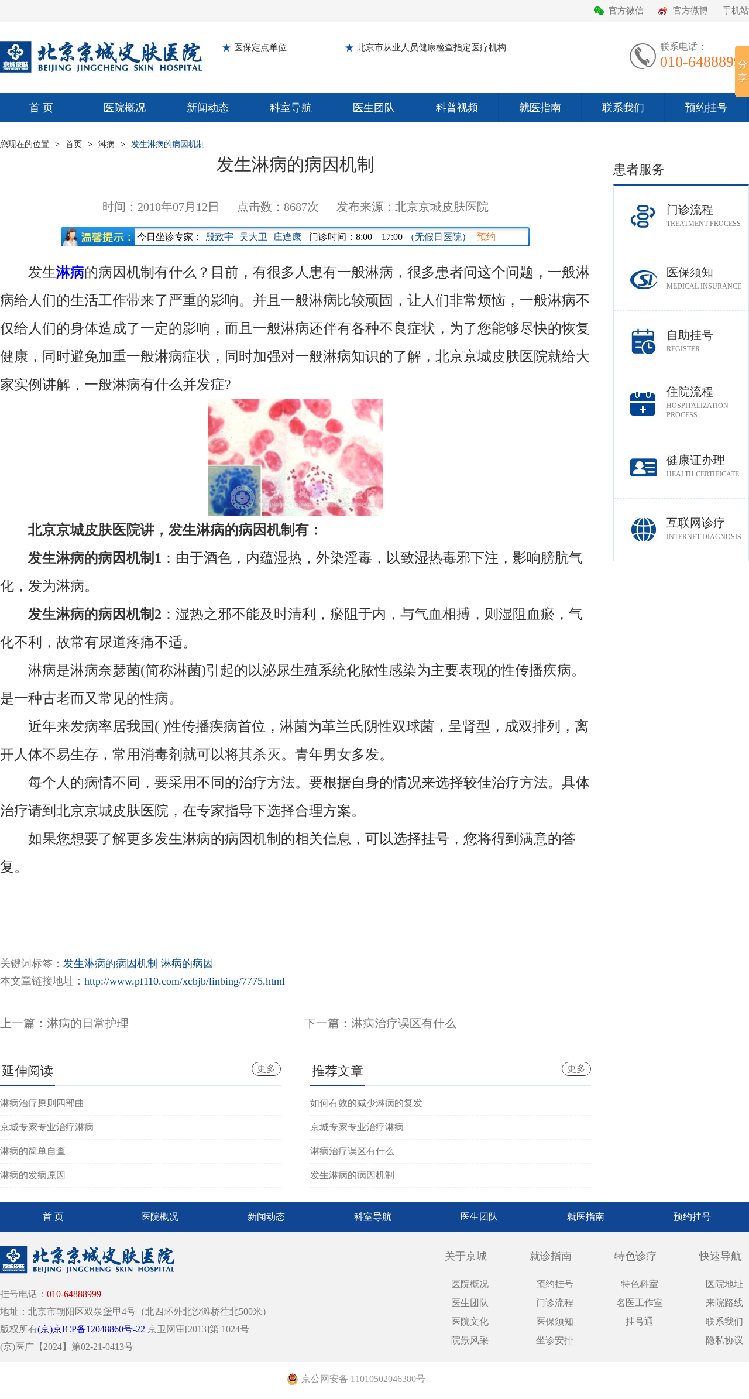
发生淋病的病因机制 (168, 144)
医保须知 (703, 278)
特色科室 (639, 1284)
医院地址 (724, 1284)
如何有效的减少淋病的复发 (366, 1103)
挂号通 (640, 1321)
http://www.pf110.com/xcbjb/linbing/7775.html (184, 981)
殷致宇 (219, 237)
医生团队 (374, 108)
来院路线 (724, 1303)
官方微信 (626, 10)
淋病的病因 (187, 963)
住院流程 (697, 402)
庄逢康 (287, 237)
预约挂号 (706, 108)
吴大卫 (253, 237)
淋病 (106, 144)
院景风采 (470, 1340)
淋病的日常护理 (88, 1023)
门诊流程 (703, 215)
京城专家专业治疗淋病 (47, 1127)
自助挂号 (689, 340)
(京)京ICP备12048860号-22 (91, 1329)
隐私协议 (724, 1340)
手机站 (736, 10)
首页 (74, 144)
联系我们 (623, 108)
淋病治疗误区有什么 (403, 1023)
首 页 (41, 108)
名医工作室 (639, 1303)
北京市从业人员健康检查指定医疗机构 (431, 47)
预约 (486, 237)
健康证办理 (702, 466)
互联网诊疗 (703, 528)
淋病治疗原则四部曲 (42, 1103)
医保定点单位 (260, 47)
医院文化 (470, 1321)
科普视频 (457, 108)
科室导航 (291, 108)
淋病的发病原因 (33, 1175)
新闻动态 (208, 108)
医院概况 (125, 108)
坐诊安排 (554, 1340)
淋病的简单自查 (33, 1151)
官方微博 (690, 10)
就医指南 (540, 108)
